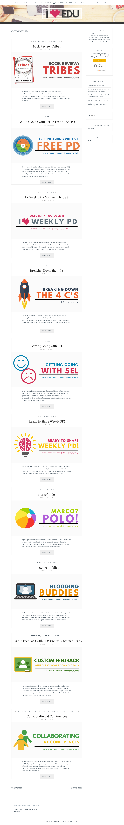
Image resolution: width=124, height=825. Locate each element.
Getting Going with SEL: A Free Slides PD (47, 122)
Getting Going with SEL (47, 346)
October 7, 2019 (47, 273)
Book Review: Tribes (47, 46)
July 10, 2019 (46, 571)
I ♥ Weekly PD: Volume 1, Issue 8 (46, 197)
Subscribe (73, 2)
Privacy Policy (26, 805)
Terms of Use (35, 805)
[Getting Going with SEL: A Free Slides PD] (46, 163)
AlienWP (76, 821)
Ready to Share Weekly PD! (47, 421)
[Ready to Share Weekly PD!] (46, 462)
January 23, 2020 (47, 125)
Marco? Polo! (47, 494)
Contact (82, 2)
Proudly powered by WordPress (54, 821)
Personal (54, 563)
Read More (48, 107)
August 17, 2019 (46, 497)
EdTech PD (35, 636)
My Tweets (91, 128)
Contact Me (17, 805)
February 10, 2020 (47, 49)
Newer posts (76, 787)
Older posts (16, 787)
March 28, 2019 (46, 644)
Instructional (43, 2)
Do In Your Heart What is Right (96, 85)
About (23, 2)
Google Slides (33, 711)
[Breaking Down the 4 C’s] (46, 311)
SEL (48, 117)
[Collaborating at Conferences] (46, 757)
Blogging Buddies (47, 567)
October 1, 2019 (47, 349)
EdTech (32, 2)
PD (54, 2)
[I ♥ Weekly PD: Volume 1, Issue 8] (46, 238)
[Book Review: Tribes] (46, 87)
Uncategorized (70, 711)
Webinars (62, 2)
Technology (48, 192)
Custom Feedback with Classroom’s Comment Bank (46, 641)
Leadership (52, 41)
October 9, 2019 (47, 200)
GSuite (44, 636)
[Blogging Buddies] (46, 608)
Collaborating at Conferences (47, 716)
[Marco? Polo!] (46, 535)
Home (17, 2)
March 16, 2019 (46, 719)
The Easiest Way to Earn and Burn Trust (98, 100)
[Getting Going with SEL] (46, 387)
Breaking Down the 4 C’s (47, 270)
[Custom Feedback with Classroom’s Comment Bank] (46, 682)
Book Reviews (39, 41)
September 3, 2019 (47, 424)
